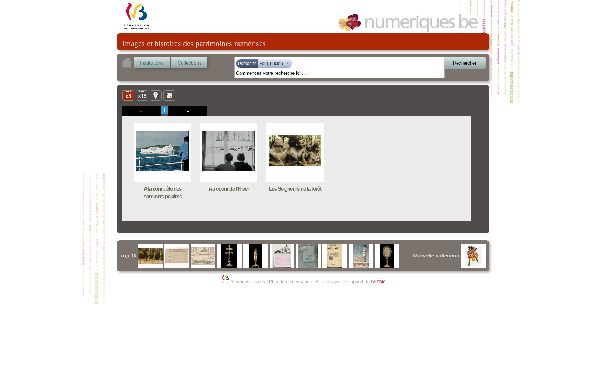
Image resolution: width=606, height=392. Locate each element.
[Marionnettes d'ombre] (473, 256)
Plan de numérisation (290, 281)
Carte (155, 95)
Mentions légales (248, 281)
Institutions (152, 63)
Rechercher (464, 63)
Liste (142, 95)
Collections (189, 63)
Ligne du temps (169, 95)
